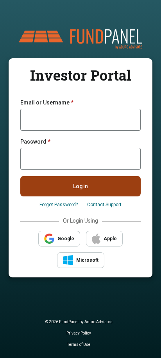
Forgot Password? (58, 204)
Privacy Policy (78, 333)
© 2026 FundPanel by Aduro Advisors (79, 322)
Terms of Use (78, 344)
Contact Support (104, 204)
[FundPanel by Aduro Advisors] (80, 38)
